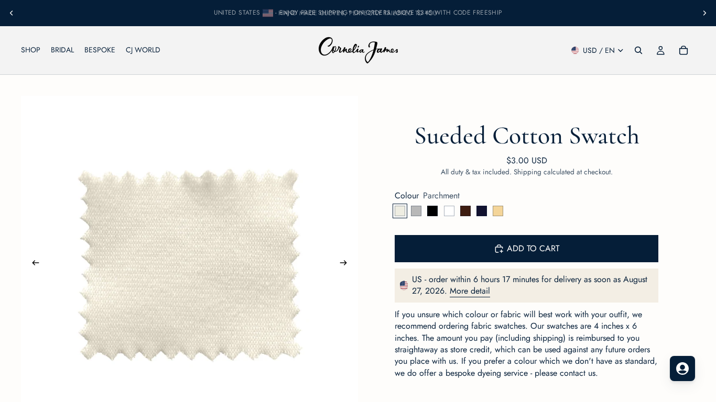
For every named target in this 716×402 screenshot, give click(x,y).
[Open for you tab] (682, 368)
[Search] (638, 50)
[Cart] (683, 50)
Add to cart (533, 248)
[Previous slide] (11, 13)
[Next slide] (704, 13)
